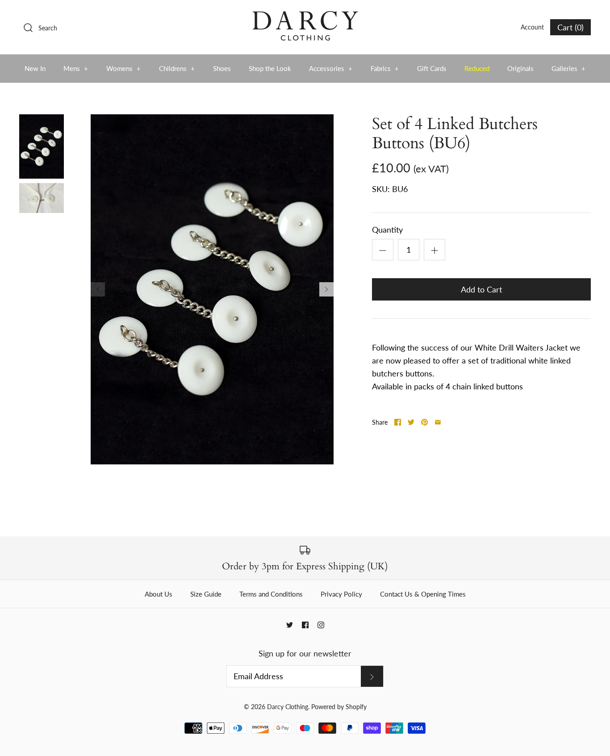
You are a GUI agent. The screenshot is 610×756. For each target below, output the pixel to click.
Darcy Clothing (287, 706)
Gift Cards (432, 68)
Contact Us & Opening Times (423, 594)
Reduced (476, 68)
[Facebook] (305, 625)
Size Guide (205, 594)
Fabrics (385, 68)
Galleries (569, 68)
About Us (158, 594)
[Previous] (98, 289)
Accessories (331, 68)
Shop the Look (270, 68)
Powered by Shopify (339, 706)
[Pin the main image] (424, 422)
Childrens (177, 68)
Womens (123, 68)
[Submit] (372, 676)
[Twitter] (289, 625)
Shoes (222, 68)
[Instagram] (321, 625)
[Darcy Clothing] (305, 15)
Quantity (387, 229)
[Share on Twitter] (411, 422)
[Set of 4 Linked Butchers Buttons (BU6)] (41, 146)
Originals (520, 68)
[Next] (326, 289)
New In (35, 68)
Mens (75, 68)
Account (532, 27)
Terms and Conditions (271, 594)
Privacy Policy (341, 594)
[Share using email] (438, 422)
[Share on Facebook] (397, 422)
